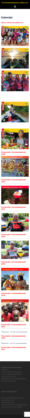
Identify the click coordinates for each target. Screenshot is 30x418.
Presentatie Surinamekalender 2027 (12, 398)
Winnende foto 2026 (7, 402)
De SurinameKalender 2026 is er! (15, 3)
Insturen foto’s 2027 (7, 400)
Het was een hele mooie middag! (11, 407)
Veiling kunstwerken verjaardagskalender (14, 405)
